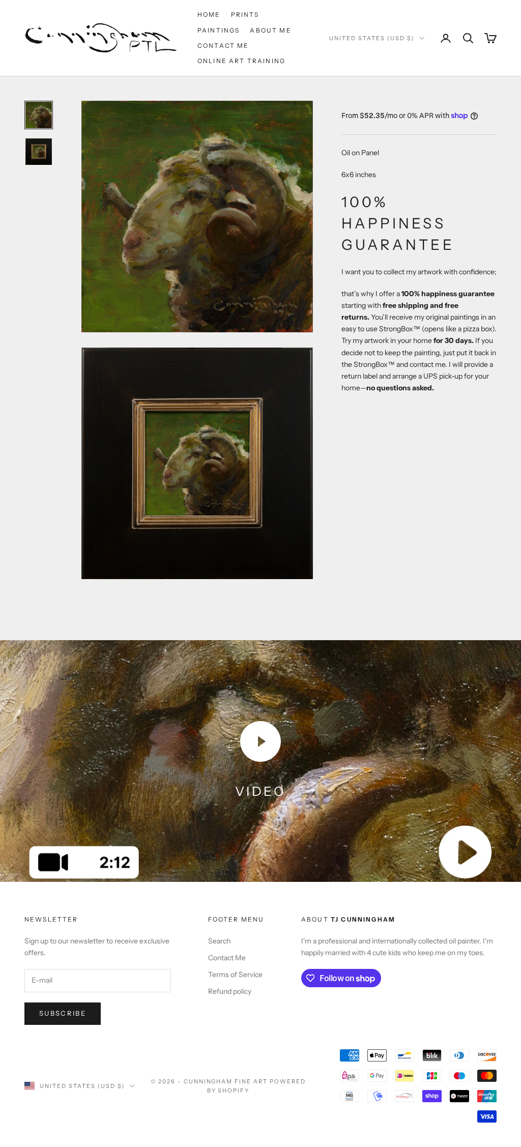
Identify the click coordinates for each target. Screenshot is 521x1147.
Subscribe (62, 1013)
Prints (245, 14)
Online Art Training (241, 61)
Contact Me (223, 45)
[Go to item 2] (38, 151)
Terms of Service (235, 974)
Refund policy (229, 991)
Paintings (218, 30)
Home (209, 14)
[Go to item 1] (38, 115)
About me (270, 30)
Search (219, 940)
